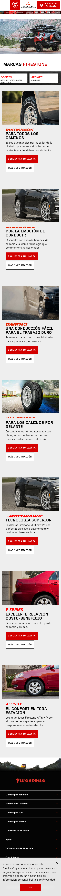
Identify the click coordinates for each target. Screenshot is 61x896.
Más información (20, 168)
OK (30, 888)
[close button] (56, 863)
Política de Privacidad (42, 880)
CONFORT (35, 80)
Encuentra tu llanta (51, 5)
